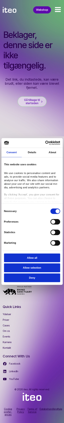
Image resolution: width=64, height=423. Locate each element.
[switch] (55, 221)
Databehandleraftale (51, 409)
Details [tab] (32, 152)
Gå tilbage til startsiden (32, 101)
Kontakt (7, 347)
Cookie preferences (8, 412)
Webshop (42, 9)
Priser (6, 319)
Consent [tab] (11, 152)
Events (6, 336)
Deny (32, 277)
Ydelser (7, 314)
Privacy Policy (21, 410)
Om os (6, 330)
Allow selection (32, 267)
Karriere (7, 342)
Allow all (32, 257)
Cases (6, 325)
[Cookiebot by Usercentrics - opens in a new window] (45, 143)
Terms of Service (32, 410)
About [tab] (52, 152)
